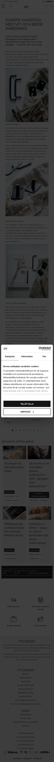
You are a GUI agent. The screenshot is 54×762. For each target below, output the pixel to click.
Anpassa (25, 412)
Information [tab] (27, 356)
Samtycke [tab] (10, 356)
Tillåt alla (27, 404)
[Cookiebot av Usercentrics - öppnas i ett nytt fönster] (39, 348)
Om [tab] (44, 356)
